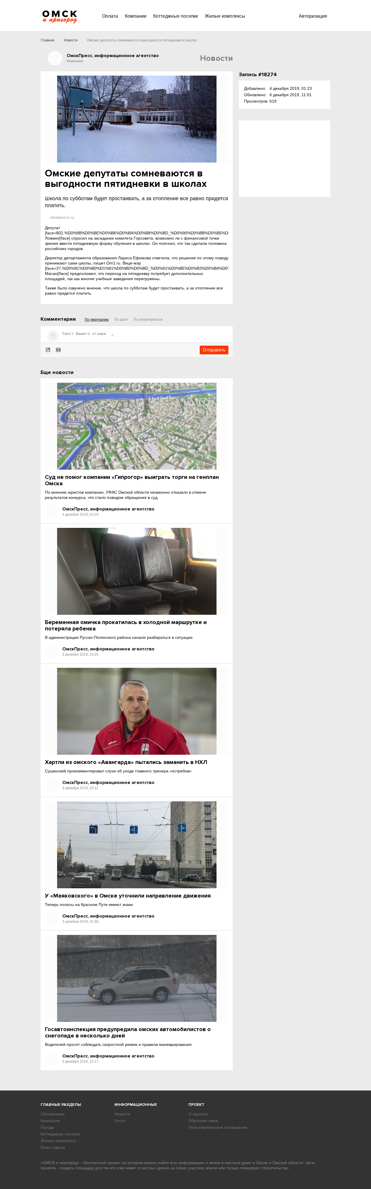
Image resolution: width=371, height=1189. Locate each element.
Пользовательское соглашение (217, 1127)
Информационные (135, 1104)
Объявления (53, 1114)
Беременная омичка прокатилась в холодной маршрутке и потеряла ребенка (126, 625)
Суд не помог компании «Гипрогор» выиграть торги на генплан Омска (132, 480)
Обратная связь (203, 1120)
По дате (121, 320)
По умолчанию (97, 320)
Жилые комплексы (225, 16)
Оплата (110, 16)
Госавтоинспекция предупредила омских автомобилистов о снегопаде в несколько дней (128, 1032)
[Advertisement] (284, 159)
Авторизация (313, 16)
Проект (196, 1104)
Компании (135, 16)
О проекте (198, 1114)
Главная (47, 40)
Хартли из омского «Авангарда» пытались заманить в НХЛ (126, 762)
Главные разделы (61, 1104)
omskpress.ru (61, 218)
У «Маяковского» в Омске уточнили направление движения (128, 895)
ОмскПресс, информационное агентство (108, 509)
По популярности (148, 320)
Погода (47, 1127)
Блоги (120, 1120)
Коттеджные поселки (175, 16)
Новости (71, 40)
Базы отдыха (53, 1147)
